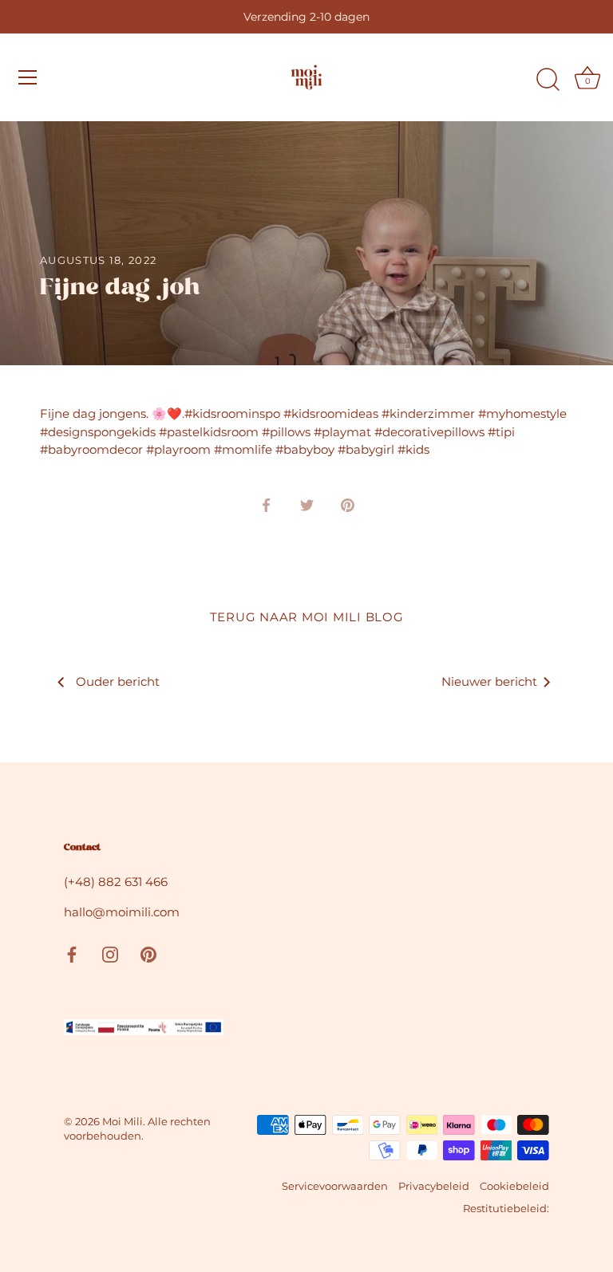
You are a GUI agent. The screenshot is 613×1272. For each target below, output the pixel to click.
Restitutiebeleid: (506, 1209)
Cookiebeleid (514, 1186)
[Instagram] (110, 953)
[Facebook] (72, 953)
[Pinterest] (148, 953)
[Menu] (27, 77)
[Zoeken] (547, 79)
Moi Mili (122, 1122)
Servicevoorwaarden (335, 1186)
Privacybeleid (433, 1186)
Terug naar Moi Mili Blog (307, 616)
